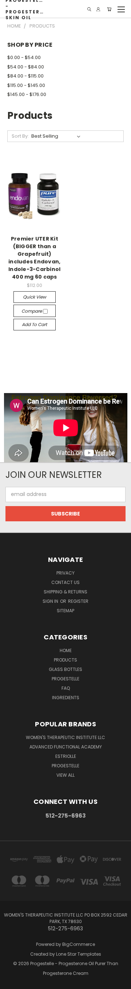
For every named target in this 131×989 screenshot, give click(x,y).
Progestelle (65, 679)
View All (65, 775)
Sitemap (65, 611)
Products (65, 660)
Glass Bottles (65, 669)
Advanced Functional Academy (65, 747)
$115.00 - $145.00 (26, 85)
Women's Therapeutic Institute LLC (65, 737)
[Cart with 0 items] (109, 9)
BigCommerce (78, 944)
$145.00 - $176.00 (26, 94)
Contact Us (65, 582)
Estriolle (65, 756)
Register (78, 601)
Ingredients (65, 697)
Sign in (51, 601)
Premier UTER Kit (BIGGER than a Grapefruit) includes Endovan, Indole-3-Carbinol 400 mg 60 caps (34, 257)
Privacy (65, 573)
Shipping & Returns (65, 592)
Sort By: (20, 136)
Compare (32, 311)
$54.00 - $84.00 (25, 66)
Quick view (34, 297)
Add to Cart (34, 324)
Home (66, 650)
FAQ (65, 688)
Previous (11, 982)
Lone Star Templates (78, 954)
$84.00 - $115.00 (25, 75)
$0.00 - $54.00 (24, 57)
